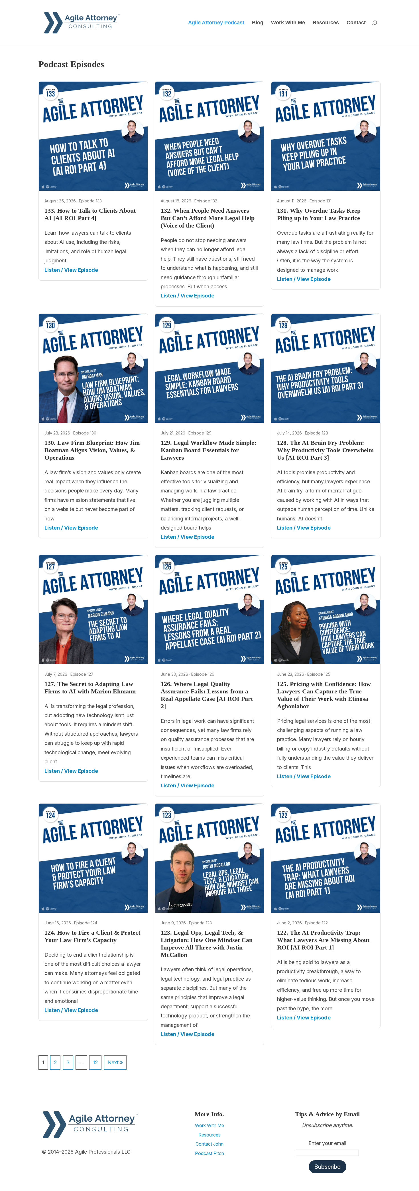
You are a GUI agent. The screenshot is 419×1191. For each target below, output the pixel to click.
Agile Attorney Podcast (216, 23)
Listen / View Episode (71, 270)
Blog (257, 23)
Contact (356, 23)
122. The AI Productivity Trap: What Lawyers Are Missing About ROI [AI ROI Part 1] (323, 940)
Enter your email (327, 1143)
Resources (326, 23)
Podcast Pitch (209, 1153)
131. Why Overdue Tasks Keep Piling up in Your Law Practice (319, 214)
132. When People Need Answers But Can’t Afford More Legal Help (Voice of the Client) (208, 218)
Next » (115, 1062)
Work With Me (288, 23)
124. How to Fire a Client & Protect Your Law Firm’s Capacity (92, 936)
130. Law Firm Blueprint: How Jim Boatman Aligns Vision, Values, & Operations (92, 450)
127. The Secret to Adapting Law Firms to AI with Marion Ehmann (90, 688)
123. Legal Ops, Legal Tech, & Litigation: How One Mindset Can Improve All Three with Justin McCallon (207, 943)
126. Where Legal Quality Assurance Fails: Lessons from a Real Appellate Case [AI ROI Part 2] (207, 695)
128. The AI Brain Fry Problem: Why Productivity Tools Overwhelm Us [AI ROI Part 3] (325, 450)
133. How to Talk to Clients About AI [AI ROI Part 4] (90, 214)
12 (95, 1062)
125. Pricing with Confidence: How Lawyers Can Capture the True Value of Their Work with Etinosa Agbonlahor (324, 695)
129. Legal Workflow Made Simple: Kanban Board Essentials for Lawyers (208, 450)
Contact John (209, 1144)
